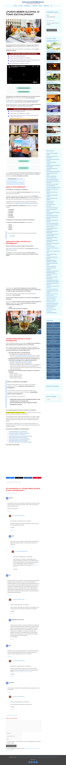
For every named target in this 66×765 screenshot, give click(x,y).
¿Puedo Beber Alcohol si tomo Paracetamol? (18, 440)
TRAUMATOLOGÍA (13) (53, 339)
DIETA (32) (53, 323)
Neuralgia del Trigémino (51, 299)
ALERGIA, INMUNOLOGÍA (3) (53, 367)
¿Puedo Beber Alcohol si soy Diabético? (17, 434)
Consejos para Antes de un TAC (52, 303)
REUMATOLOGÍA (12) (53, 341)
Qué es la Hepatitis (50, 226)
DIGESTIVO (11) (53, 349)
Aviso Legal (36, 757)
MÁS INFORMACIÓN (24, 91)
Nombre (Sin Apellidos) (51, 16)
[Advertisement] (23, 271)
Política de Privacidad (51, 20)
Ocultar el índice (19, 178)
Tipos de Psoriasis (50, 307)
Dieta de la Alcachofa (51, 204)
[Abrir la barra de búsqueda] (51, 6)
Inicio (15, 5)
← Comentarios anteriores (11, 493)
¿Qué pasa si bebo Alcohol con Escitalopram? (15, 182)
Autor (20, 5)
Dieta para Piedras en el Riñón (52, 184)
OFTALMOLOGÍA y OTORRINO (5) (53, 359)
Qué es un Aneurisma (51, 246)
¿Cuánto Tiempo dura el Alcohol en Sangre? (18, 437)
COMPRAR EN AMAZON (23, 88)
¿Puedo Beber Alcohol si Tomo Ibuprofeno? (18, 431)
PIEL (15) (53, 336)
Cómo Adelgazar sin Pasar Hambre (53, 171)
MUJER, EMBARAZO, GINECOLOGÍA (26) (53, 328)
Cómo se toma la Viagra (51, 266)
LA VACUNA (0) (53, 377)
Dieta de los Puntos (50, 201)
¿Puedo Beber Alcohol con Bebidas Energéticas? (19, 433)
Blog (40, 5)
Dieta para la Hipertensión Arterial (53, 187)
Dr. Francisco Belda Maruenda (18, 515)
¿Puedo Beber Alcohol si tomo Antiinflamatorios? (19, 439)
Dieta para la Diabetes (51, 185)
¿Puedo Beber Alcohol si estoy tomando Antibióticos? (20, 436)
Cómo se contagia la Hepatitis (52, 224)
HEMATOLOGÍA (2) (53, 370)
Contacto (46, 5)
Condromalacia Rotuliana (51, 312)
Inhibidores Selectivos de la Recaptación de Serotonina (26, 203)
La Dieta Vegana (50, 202)
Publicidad (31, 757)
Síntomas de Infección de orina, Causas (14, 482)
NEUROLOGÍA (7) (53, 354)
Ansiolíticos (12, 361)
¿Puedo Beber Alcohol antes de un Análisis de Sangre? (20, 441)
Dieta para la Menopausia (51, 176)
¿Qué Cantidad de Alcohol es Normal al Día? (25, 355)
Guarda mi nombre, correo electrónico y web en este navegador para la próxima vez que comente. (24, 742)
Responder (9, 511)
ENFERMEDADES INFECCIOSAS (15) (53, 331)
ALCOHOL (12, 235)
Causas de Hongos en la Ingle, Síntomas (14, 481)
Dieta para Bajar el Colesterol (52, 179)
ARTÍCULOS (27, 5)
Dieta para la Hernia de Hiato (52, 215)
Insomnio (30, 363)
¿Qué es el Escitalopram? (11, 181)
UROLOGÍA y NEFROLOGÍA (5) (53, 362)
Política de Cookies (53, 757)
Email (48, 15)
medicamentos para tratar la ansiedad (24, 361)
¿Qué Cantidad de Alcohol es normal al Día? (23, 671)
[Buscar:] (53, 399)
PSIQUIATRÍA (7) (53, 357)
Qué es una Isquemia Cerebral (52, 223)
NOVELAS (35, 5)
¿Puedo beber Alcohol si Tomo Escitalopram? (15, 183)
